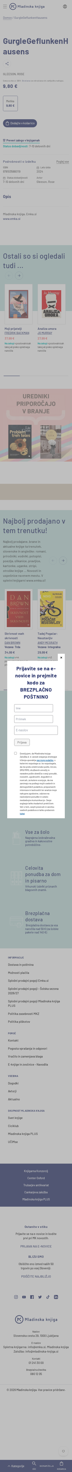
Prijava (22, 742)
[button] (61, 657)
